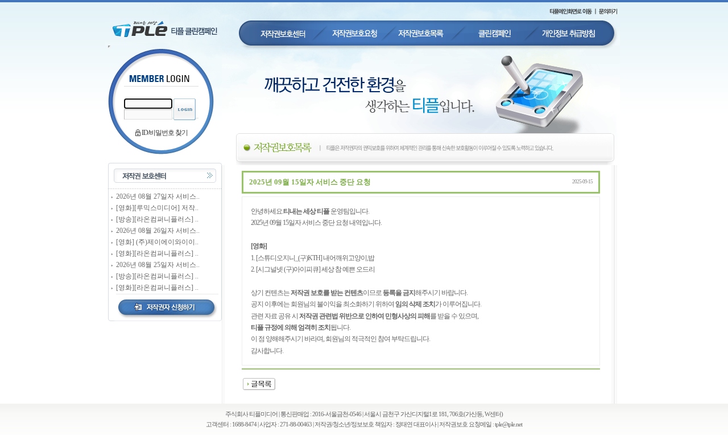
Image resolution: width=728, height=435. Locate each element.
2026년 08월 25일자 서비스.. (158, 265)
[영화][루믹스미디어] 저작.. (157, 208)
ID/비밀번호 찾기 (165, 133)
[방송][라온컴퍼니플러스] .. (157, 219)
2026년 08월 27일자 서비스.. (158, 196)
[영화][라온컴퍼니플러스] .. (157, 253)
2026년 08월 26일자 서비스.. (158, 231)
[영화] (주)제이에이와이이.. (157, 242)
